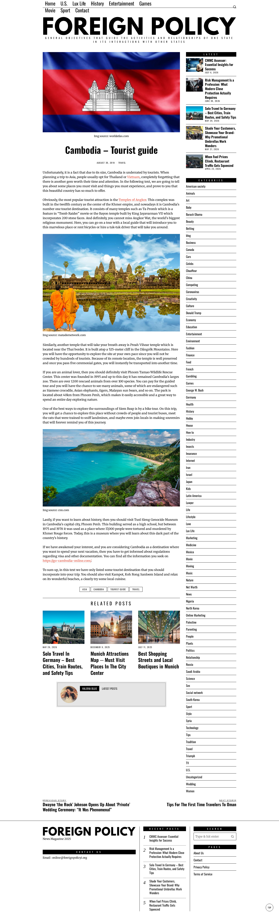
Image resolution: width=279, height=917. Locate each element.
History (190, 411)
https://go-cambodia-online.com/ (67, 561)
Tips (188, 734)
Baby (188, 207)
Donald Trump (193, 313)
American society (195, 186)
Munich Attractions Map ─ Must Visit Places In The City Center (110, 663)
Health (189, 404)
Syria (189, 720)
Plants (189, 643)
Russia (189, 664)
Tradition (191, 741)
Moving (190, 566)
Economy (191, 320)
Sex (188, 685)
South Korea (193, 699)
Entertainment (194, 334)
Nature (189, 580)
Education (191, 327)
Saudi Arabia (193, 671)
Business (191, 242)
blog (188, 235)
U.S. (188, 770)
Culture (190, 306)
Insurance (191, 453)
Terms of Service (203, 874)
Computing (192, 284)
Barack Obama (194, 214)
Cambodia (99, 589)
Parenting (191, 629)
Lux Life (190, 531)
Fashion (190, 348)
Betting (190, 228)
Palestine (191, 622)
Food (188, 362)
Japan (189, 481)
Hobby (189, 418)
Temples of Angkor (132, 200)
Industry (190, 439)
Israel (189, 474)
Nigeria (190, 601)
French (189, 369)
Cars (188, 256)
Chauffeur (191, 270)
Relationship (193, 657)
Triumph (190, 756)
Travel (122, 162)
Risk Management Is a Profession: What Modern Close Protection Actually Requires (219, 89)
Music (189, 573)
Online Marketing (195, 615)
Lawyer (190, 502)
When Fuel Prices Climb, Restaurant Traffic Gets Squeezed (219, 161)
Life (188, 509)
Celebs (189, 263)
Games (190, 383)
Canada (190, 249)
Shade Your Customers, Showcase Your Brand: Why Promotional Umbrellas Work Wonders (220, 137)
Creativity (191, 298)
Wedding (191, 784)
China (189, 277)
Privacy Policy (201, 867)
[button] (232, 836)
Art (187, 200)
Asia (84, 589)
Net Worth (191, 587)
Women (190, 791)
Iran (188, 467)
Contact (198, 860)
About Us (199, 853)
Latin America (194, 495)
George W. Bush (194, 390)
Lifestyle (190, 516)
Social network (194, 692)
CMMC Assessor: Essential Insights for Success (219, 64)
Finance (190, 355)
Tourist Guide (118, 589)
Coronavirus (192, 291)
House (189, 425)
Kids (188, 488)
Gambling (191, 376)
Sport (189, 706)
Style (189, 713)
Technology (192, 727)
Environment (193, 341)
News (189, 594)
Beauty (190, 221)
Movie (189, 559)
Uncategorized (194, 777)
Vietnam (133, 177)
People (190, 636)
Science (190, 678)
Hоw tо (190, 432)
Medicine (191, 545)
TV (187, 763)
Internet (190, 460)
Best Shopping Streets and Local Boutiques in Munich (158, 660)
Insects (190, 446)
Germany (191, 397)
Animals (190, 193)
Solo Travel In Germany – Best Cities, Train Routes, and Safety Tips (63, 663)
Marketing (191, 538)
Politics (190, 650)
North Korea (192, 608)
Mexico (190, 552)
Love (188, 524)
